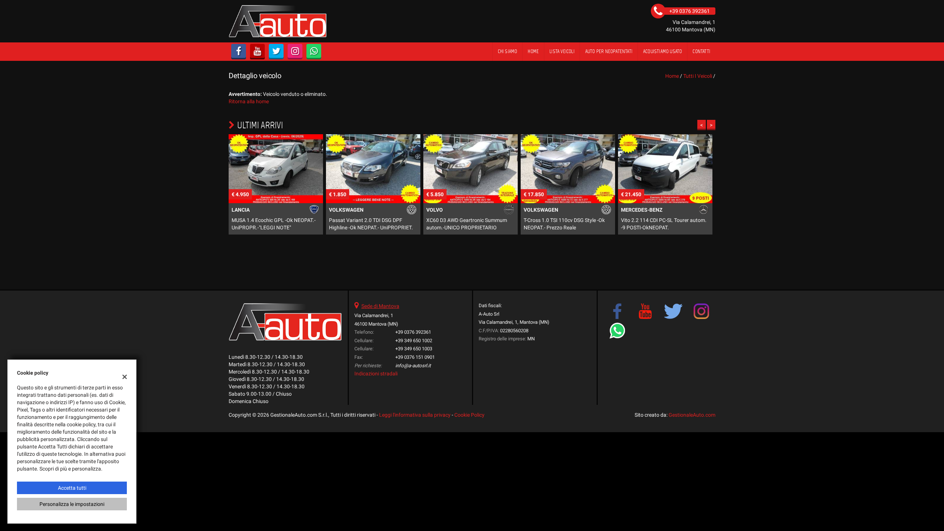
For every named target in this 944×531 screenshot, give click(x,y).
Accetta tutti (72, 488)
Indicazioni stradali (376, 373)
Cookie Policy (469, 415)
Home (533, 51)
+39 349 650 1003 (413, 348)
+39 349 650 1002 (413, 340)
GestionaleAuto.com (692, 415)
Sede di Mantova (380, 306)
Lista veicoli (562, 51)
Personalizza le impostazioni (71, 504)
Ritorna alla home (249, 101)
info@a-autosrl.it (413, 365)
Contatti (701, 51)
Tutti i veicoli (697, 76)
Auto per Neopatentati (608, 51)
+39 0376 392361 (413, 332)
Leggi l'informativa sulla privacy (415, 415)
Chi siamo (507, 51)
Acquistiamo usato (662, 51)
